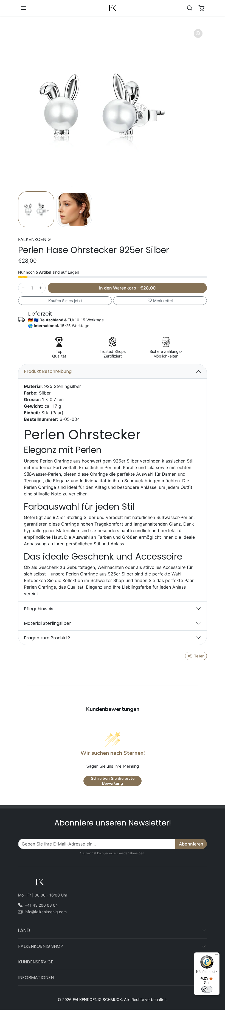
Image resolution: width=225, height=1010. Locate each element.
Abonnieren (191, 844)
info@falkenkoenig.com (46, 911)
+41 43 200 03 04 (41, 905)
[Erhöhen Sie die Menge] (41, 288)
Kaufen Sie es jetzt (65, 300)
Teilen (199, 656)
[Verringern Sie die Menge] (23, 288)
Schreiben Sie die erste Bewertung (112, 781)
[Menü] (216, 955)
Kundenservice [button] (35, 962)
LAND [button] (24, 930)
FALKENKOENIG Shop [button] (40, 946)
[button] (29, 8)
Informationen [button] (36, 977)
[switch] (206, 989)
